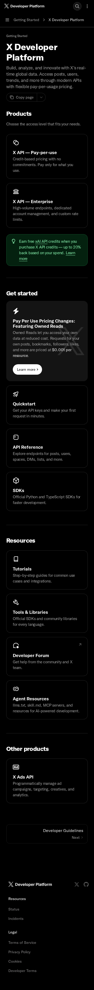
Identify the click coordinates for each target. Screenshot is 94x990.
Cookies (15, 961)
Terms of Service (22, 942)
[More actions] (87, 6)
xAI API (41, 241)
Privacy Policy (19, 952)
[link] (47, 156)
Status (13, 909)
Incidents (16, 918)
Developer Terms (22, 971)
